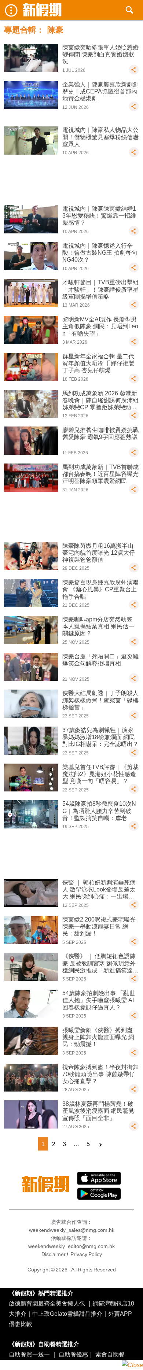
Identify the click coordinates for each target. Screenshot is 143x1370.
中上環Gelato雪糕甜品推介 (67, 1313)
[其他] (133, 73)
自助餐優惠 (73, 1354)
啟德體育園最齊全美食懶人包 (47, 1303)
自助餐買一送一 (29, 1354)
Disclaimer (53, 1254)
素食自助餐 (110, 1354)
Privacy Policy (86, 1254)
